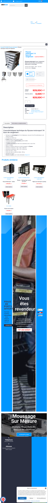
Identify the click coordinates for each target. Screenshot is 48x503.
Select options (9, 186)
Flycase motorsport (13, 47)
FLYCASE (6, 47)
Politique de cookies (27, 500)
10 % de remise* (24, 330)
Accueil (2, 47)
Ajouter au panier (30, 105)
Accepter (22, 498)
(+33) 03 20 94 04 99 (8, 441)
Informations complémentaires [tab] (19, 123)
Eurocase (31, 113)
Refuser (31, 498)
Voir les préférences (41, 498)
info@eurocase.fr (18, 1)
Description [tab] (7, 123)
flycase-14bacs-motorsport (37, 111)
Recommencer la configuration (35, 85)
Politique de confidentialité (35, 500)
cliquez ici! (27, 154)
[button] (45, 488)
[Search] (26, 5)
